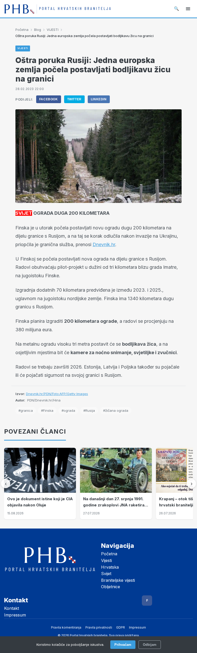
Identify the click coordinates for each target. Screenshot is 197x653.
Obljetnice (110, 586)
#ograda (68, 410)
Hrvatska (110, 567)
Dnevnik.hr (104, 244)
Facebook (48, 99)
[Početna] (57, 8)
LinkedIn (99, 99)
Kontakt (11, 608)
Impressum (15, 615)
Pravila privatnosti (98, 627)
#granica (25, 410)
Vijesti (106, 560)
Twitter (74, 99)
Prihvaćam (122, 645)
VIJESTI (52, 30)
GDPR (120, 627)
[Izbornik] (188, 9)
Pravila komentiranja (66, 627)
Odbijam (149, 645)
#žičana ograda (115, 410)
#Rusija (89, 410)
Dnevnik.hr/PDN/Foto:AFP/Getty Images (57, 394)
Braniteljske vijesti (118, 580)
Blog (37, 30)
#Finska (47, 410)
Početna (21, 30)
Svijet (106, 573)
